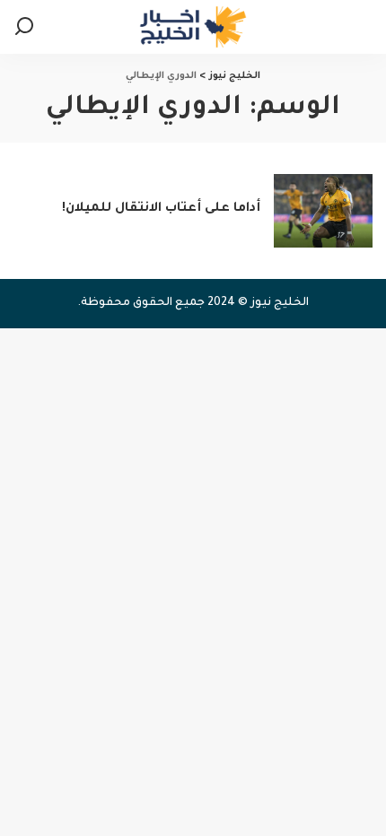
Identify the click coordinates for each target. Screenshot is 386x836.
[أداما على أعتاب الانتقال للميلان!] (323, 211)
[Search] (24, 27)
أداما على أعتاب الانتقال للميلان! (161, 209)
